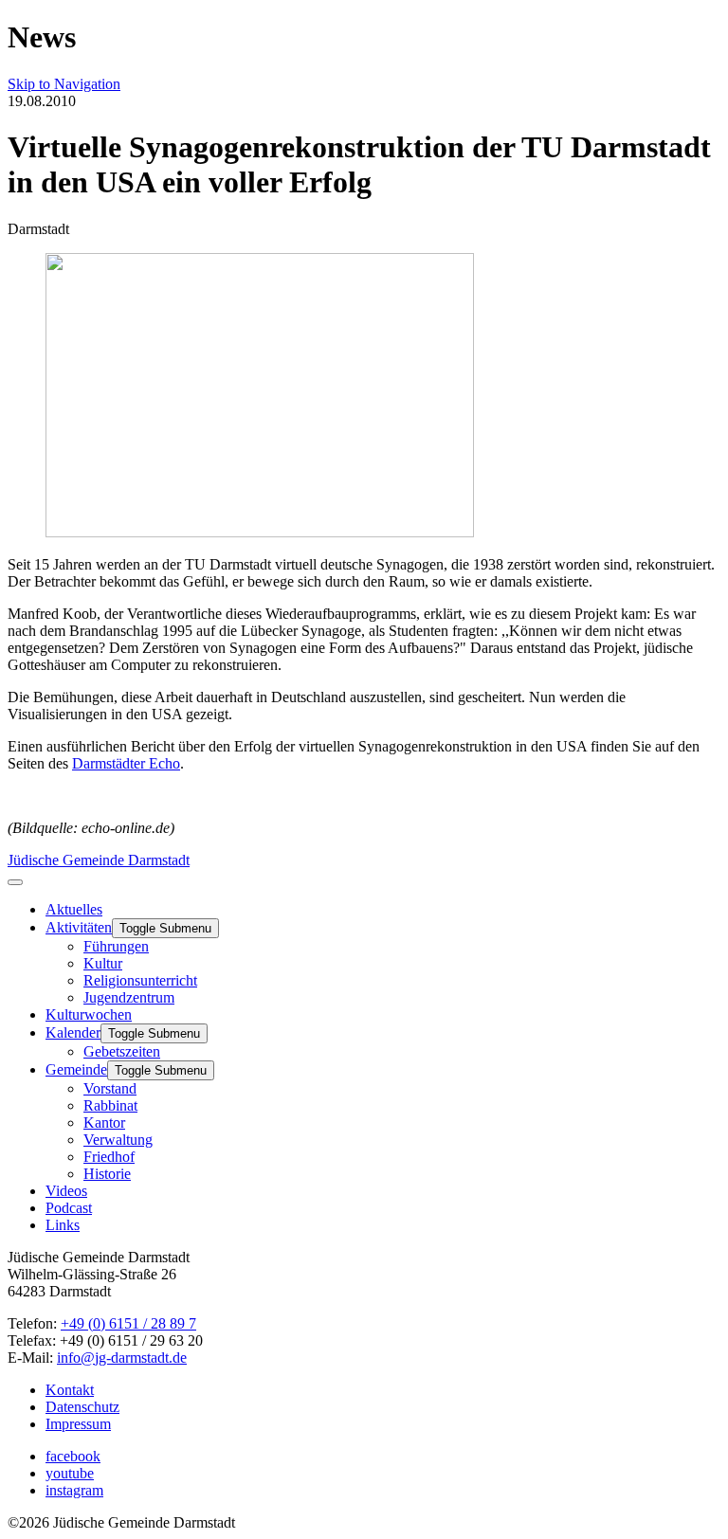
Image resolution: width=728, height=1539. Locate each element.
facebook (73, 1456)
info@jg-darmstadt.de (122, 1357)
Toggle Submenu (165, 928)
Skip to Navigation (64, 84)
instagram (74, 1490)
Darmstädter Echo (126, 763)
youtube (70, 1473)
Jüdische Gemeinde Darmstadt (99, 860)
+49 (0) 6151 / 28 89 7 (128, 1323)
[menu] (15, 882)
